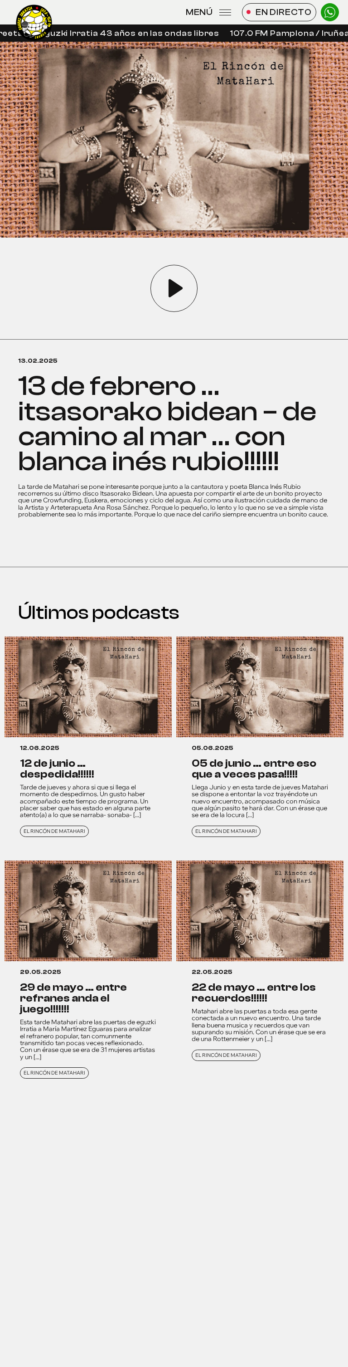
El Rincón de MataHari (54, 831)
